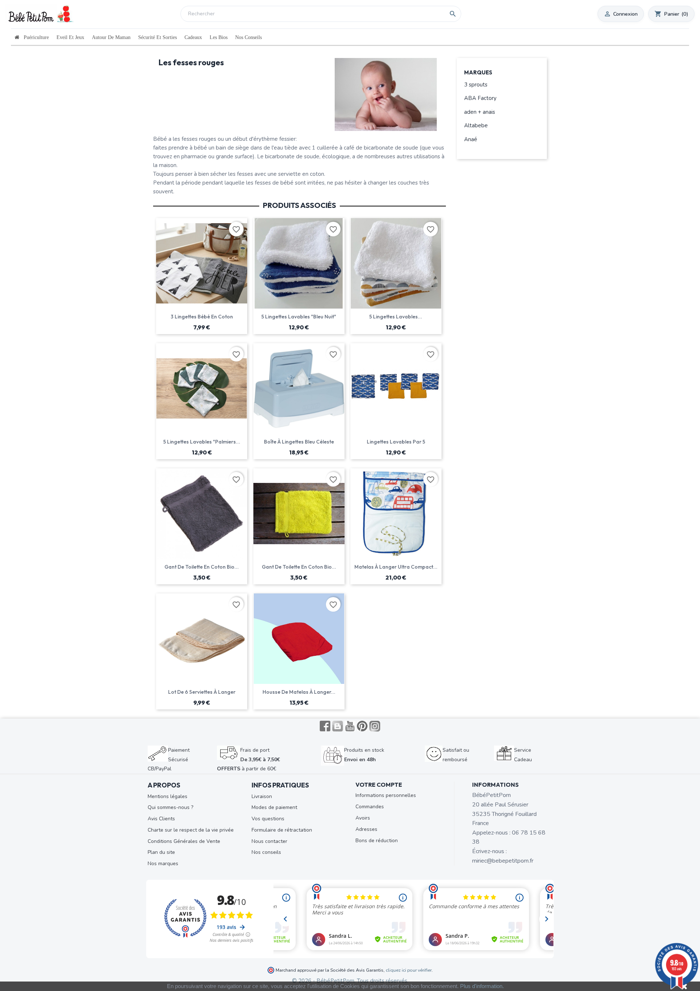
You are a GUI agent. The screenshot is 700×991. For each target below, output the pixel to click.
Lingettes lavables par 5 (396, 441)
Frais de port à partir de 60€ (248, 759)
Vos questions (268, 818)
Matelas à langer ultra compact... (396, 567)
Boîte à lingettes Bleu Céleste (299, 441)
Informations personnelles (385, 795)
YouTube (350, 726)
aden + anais (479, 112)
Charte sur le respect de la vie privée (191, 830)
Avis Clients (161, 818)
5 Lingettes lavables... (395, 316)
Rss (337, 726)
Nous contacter (269, 841)
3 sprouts (475, 84)
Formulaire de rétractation (282, 830)
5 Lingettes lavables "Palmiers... (201, 441)
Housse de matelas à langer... (298, 692)
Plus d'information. (482, 986)
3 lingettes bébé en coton (202, 316)
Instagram (374, 726)
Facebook (325, 726)
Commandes (369, 806)
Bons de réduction (376, 840)
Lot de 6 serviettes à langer (202, 692)
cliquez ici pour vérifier (409, 970)
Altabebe (476, 125)
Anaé (470, 139)
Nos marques (163, 863)
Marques (478, 73)
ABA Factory (480, 98)
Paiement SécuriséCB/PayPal (169, 759)
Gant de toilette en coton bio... (201, 567)
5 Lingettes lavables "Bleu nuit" (298, 316)
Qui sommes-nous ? (170, 807)
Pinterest (362, 726)
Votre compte (378, 784)
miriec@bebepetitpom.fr (502, 861)
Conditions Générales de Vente (184, 841)
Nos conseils (266, 852)
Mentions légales (167, 796)
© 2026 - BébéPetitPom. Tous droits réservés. (350, 980)
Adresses (366, 829)
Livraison (262, 796)
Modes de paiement (274, 807)
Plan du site (161, 852)
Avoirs (362, 817)
